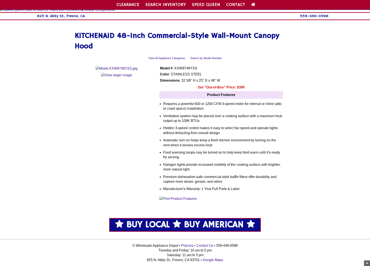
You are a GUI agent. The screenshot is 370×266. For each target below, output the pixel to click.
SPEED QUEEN (206, 4)
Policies (187, 245)
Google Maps (213, 260)
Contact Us (204, 245)
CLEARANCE (127, 4)
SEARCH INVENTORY (165, 4)
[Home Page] (253, 4)
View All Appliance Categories (166, 58)
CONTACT (235, 4)
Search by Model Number (206, 58)
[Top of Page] (367, 263)
